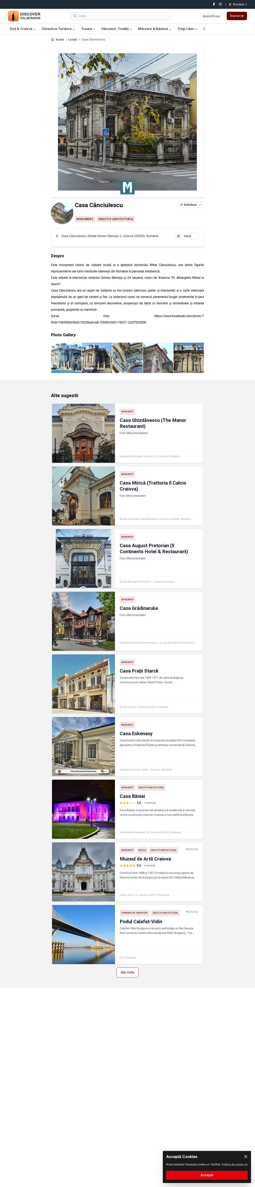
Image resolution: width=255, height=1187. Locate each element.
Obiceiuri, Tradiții (115, 29)
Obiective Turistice (57, 29)
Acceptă (207, 1175)
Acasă (60, 39)
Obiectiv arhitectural (116, 219)
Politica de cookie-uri (235, 1164)
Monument (84, 219)
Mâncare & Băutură (153, 29)
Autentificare (211, 16)
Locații (72, 39)
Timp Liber (186, 29)
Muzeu (142, 850)
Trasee (87, 29)
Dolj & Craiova (21, 29)
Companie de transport (134, 913)
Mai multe (127, 972)
